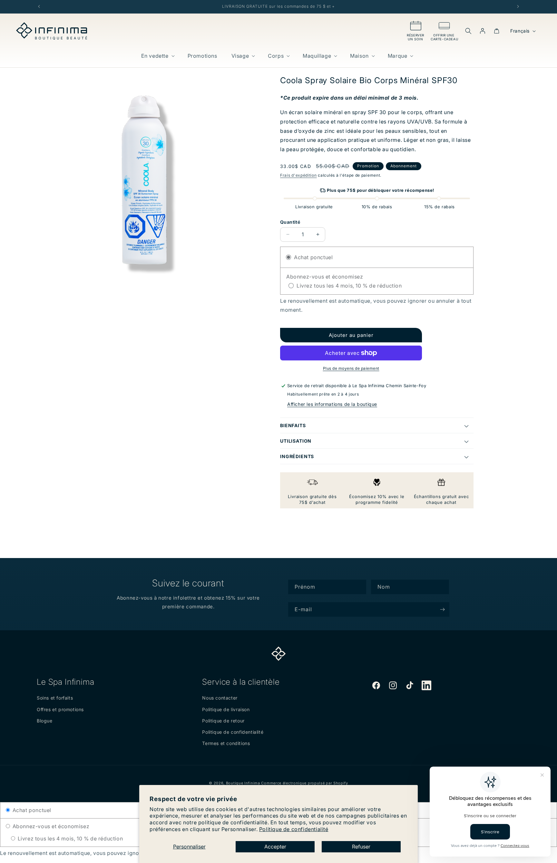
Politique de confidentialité (293, 829)
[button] (157, 56)
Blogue (45, 720)
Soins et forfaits (55, 698)
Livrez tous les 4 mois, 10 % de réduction (69, 838)
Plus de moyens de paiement (351, 368)
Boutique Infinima (243, 783)
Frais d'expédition (298, 175)
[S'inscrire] (442, 609)
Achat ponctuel (31, 810)
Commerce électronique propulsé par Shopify (304, 783)
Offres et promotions (60, 709)
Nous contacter (219, 698)
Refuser (361, 846)
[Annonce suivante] (518, 6)
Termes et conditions (226, 743)
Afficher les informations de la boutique (332, 404)
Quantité (290, 222)
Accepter (275, 846)
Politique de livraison (225, 709)
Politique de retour (223, 720)
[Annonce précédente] (39, 6)
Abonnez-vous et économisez (50, 826)
